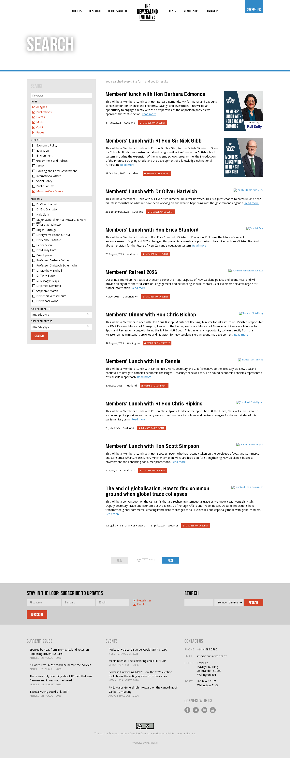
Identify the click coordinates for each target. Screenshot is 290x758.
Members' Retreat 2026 (131, 272)
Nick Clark (42, 214)
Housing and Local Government (56, 171)
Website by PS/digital (145, 742)
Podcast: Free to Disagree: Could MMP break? (138, 651)
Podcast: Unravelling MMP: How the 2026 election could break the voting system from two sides (140, 676)
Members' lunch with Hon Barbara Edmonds (155, 94)
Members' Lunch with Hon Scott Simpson (152, 446)
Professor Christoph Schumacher (57, 265)
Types (34, 101)
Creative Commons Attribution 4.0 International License (162, 733)
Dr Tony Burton (46, 275)
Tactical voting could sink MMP (49, 693)
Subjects (36, 140)
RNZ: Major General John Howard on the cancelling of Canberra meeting (143, 691)
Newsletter (144, 600)
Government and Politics (52, 160)
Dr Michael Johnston (49, 224)
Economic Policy (46, 145)
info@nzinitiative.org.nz (212, 656)
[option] (61, 108)
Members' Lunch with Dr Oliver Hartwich (151, 191)
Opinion (41, 127)
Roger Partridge (46, 230)
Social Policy (44, 181)
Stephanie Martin (47, 291)
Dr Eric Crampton (47, 209)
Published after (40, 309)
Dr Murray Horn (46, 250)
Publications (44, 112)
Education (42, 150)
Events (40, 117)
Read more (149, 114)
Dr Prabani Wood (47, 301)
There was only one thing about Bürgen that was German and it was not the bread (61, 680)
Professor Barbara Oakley (52, 260)
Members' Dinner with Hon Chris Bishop (151, 314)
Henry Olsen (44, 245)
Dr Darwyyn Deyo (47, 280)
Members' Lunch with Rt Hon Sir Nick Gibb (154, 140)
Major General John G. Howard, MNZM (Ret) (61, 219)
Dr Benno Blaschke (48, 240)
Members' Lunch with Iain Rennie (143, 361)
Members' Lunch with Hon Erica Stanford (152, 229)
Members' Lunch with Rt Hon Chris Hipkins (154, 403)
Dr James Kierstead (48, 286)
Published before (41, 321)
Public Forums (45, 186)
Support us (254, 9)
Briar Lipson (44, 255)
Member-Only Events (49, 191)
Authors (36, 199)
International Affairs (48, 176)
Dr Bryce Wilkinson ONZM (53, 235)
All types (41, 107)
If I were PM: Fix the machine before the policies (60, 667)
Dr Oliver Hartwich (48, 204)
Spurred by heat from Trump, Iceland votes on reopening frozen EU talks (59, 653)
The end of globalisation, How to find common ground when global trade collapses (157, 491)
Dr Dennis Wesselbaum (51, 296)
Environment (44, 155)
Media (40, 122)
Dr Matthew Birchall (49, 270)
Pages (40, 132)
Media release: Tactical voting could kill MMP (137, 663)
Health (40, 166)
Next (170, 560)
